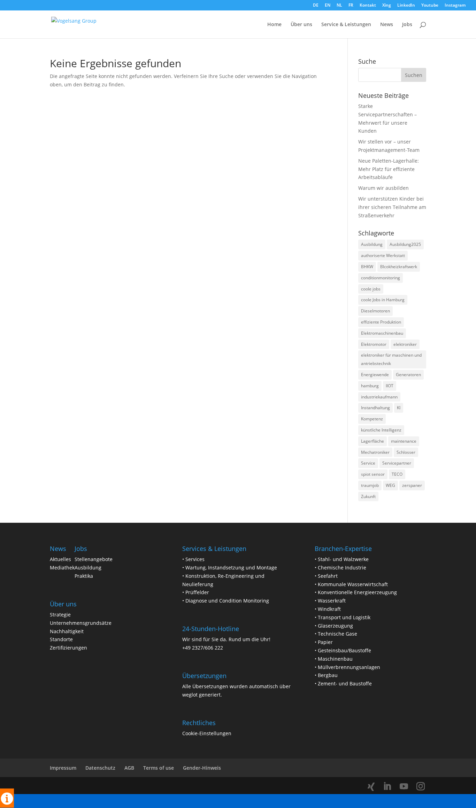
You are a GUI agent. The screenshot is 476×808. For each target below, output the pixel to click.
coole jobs (371, 289)
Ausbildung (372, 244)
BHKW (367, 267)
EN (327, 5)
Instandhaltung (375, 408)
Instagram (455, 5)
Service (368, 463)
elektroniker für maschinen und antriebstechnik (391, 359)
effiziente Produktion (381, 322)
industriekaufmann (379, 397)
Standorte (61, 639)
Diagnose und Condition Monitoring (227, 600)
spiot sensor (373, 474)
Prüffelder (197, 592)
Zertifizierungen (68, 647)
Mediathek (62, 567)
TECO (397, 474)
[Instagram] (420, 786)
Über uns (301, 25)
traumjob (370, 485)
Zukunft (368, 496)
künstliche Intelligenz (381, 430)
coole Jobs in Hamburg (383, 300)
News (386, 25)
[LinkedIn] (387, 786)
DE (315, 5)
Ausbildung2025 (405, 244)
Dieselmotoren (375, 311)
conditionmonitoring (380, 278)
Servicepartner (396, 463)
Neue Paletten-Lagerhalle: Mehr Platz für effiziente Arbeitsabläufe (389, 169)
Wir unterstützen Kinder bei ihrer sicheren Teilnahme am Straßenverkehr (392, 207)
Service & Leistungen (346, 25)
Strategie (60, 614)
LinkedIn (406, 5)
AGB (129, 767)
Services (195, 559)
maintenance (403, 441)
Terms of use (158, 767)
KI (398, 408)
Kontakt (368, 5)
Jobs (407, 25)
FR (350, 5)
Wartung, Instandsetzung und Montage (231, 567)
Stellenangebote (94, 559)
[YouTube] (404, 786)
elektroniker (405, 344)
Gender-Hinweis (202, 767)
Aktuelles (60, 559)
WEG (390, 485)
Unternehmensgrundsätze (81, 623)
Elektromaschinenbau (382, 333)
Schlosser (406, 452)
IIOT (389, 386)
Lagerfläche (372, 441)
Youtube (429, 5)
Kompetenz (372, 419)
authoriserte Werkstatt (383, 255)
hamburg (370, 386)
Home (274, 25)
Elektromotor (373, 344)
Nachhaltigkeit (67, 631)
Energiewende (375, 375)
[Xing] (371, 787)
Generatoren (408, 375)
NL (339, 5)
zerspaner (412, 485)
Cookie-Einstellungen (206, 733)
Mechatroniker (375, 452)
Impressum (63, 767)
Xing (386, 5)
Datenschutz (100, 767)
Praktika (84, 576)
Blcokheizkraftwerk (398, 267)
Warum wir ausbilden (383, 188)
